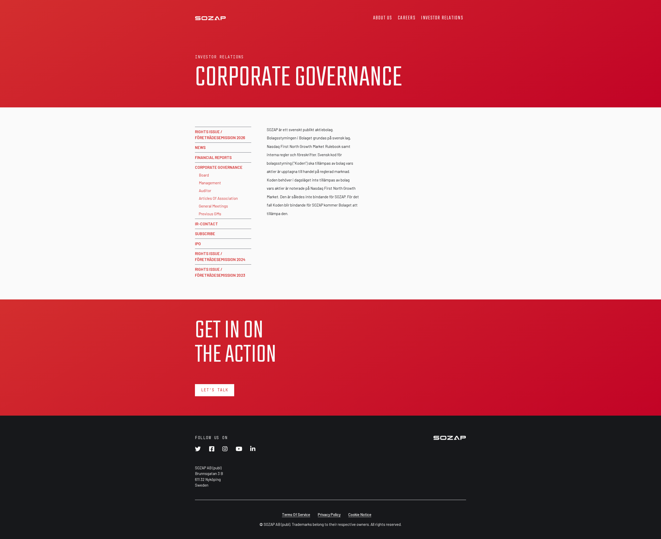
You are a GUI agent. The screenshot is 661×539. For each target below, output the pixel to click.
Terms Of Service (296, 514)
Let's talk (214, 390)
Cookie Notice (359, 514)
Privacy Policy (329, 514)
